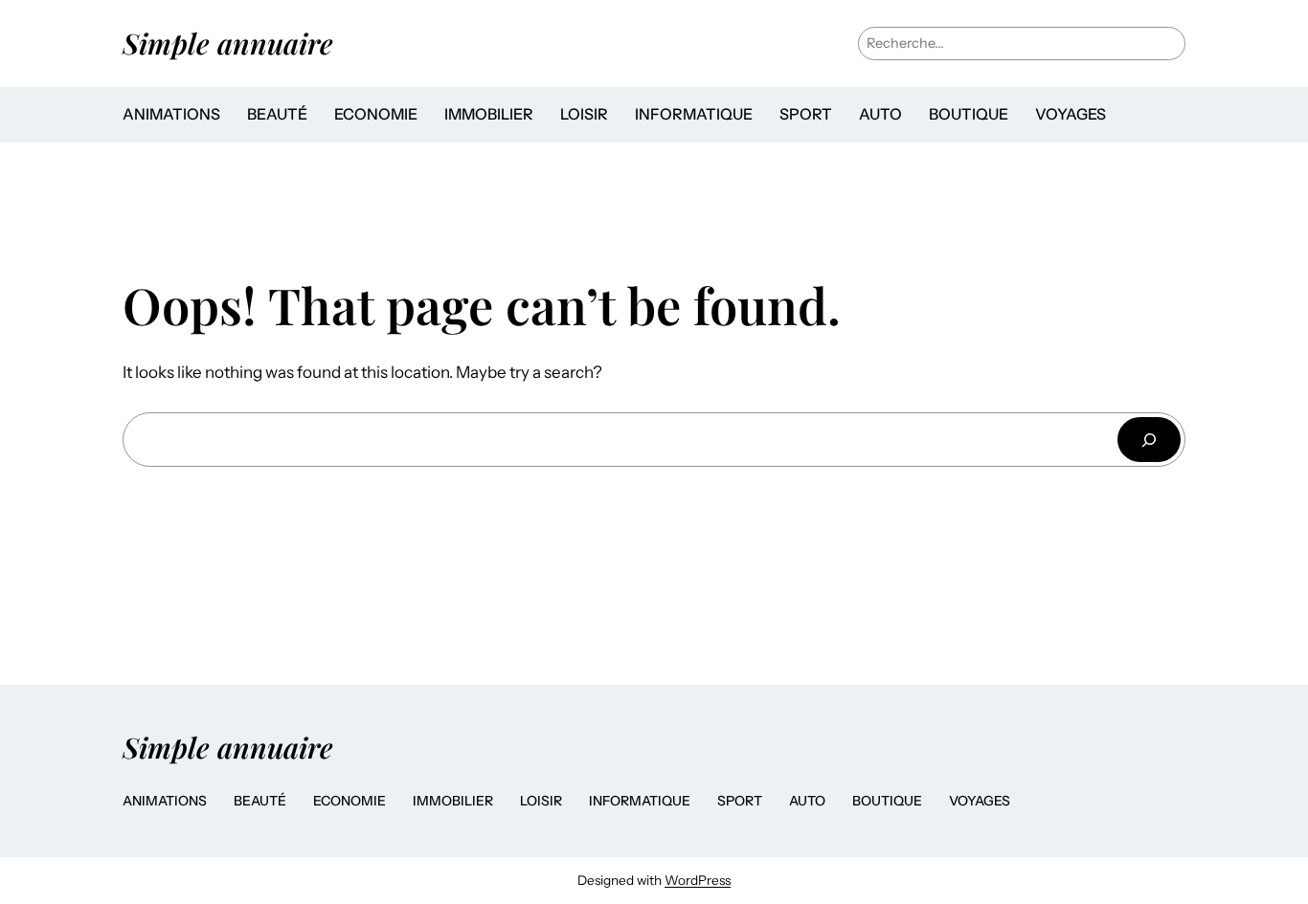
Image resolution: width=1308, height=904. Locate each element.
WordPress (698, 880)
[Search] (1149, 439)
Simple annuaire (228, 42)
